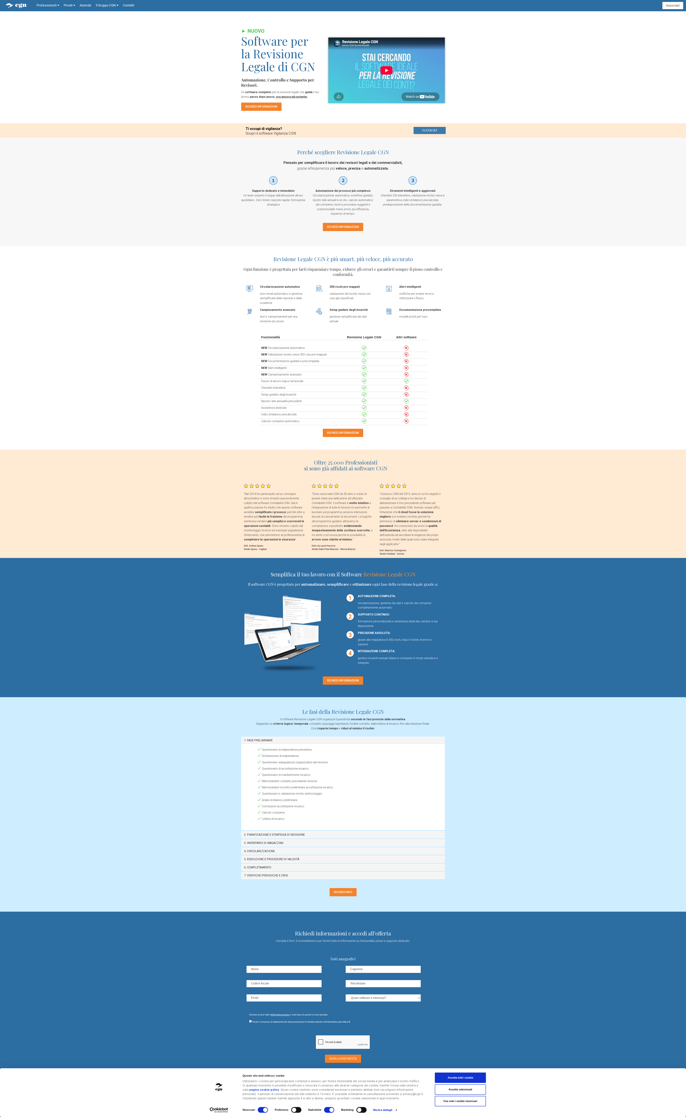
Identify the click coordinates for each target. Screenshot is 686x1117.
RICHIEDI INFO (343, 892)
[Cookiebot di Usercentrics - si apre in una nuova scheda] (219, 1110)
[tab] (343, 740)
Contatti (128, 5)
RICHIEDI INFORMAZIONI (343, 227)
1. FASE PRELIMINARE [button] (258, 740)
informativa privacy (280, 1015)
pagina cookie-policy (264, 1089)
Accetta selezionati (460, 1089)
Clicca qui (429, 130)
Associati (673, 5)
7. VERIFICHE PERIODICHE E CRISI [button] (266, 875)
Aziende (85, 5)
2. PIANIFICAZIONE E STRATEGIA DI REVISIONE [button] (274, 834)
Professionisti (47, 5)
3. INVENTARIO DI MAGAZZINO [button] (264, 843)
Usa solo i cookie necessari (460, 1101)
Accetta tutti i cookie (460, 1077)
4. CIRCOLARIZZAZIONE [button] (259, 851)
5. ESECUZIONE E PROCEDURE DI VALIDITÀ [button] (271, 859)
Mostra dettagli (382, 1110)
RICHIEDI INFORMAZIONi (261, 106)
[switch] (296, 1110)
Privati (68, 5)
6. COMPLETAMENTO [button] (257, 867)
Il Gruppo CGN (106, 5)
